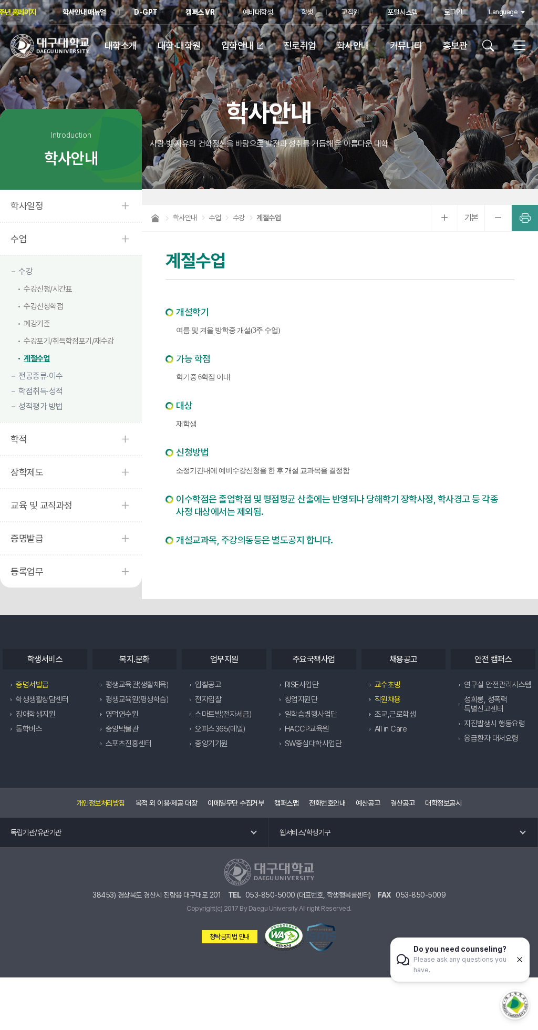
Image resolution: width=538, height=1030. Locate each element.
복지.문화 (134, 659)
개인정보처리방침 (101, 803)
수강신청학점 (43, 306)
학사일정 (27, 205)
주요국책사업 (314, 659)
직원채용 (388, 699)
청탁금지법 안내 (230, 937)
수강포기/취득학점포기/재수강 (69, 341)
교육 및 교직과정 (42, 505)
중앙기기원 (211, 743)
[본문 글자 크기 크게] (444, 218)
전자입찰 (208, 699)
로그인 (453, 12)
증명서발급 (32, 684)
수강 (25, 271)
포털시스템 (402, 12)
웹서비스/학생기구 (305, 832)
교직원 (350, 12)
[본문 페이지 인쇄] (525, 218)
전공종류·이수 (40, 376)
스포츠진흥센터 (129, 743)
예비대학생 (258, 12)
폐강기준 (37, 323)
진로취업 (300, 45)
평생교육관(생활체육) (137, 684)
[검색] (492, 46)
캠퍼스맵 (286, 803)
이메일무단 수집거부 (236, 803)
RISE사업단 (302, 684)
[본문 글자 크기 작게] (498, 218)
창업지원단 (301, 699)
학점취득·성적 (40, 391)
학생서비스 (45, 659)
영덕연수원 (122, 714)
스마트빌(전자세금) (223, 714)
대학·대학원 (179, 45)
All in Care (391, 729)
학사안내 (353, 45)
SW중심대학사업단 (313, 743)
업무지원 (224, 659)
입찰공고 (208, 684)
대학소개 (121, 45)
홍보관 (455, 45)
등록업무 (27, 571)
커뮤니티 (406, 45)
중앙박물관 (122, 729)
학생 (307, 12)
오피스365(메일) (220, 729)
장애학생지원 (35, 714)
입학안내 (237, 45)
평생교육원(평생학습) (137, 699)
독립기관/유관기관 (36, 832)
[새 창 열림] (284, 937)
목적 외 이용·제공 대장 (167, 803)
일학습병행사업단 (311, 714)
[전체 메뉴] (515, 46)
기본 (471, 218)
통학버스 (29, 729)
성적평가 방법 (40, 406)
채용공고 (403, 659)
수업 (19, 238)
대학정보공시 (443, 803)
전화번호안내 (327, 803)
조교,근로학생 (395, 714)
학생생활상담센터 (42, 699)
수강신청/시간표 (48, 289)
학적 (19, 439)
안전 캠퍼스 (493, 659)
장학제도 (27, 472)
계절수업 (37, 358)
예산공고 (368, 803)
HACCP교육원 (307, 729)
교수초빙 (388, 684)
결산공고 (402, 803)
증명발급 (27, 538)
